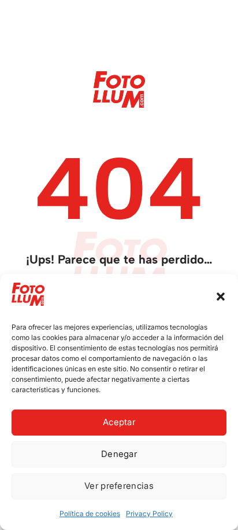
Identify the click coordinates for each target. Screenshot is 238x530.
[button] (220, 296)
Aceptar (119, 421)
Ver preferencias (119, 485)
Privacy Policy (149, 513)
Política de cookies (90, 513)
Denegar (119, 453)
